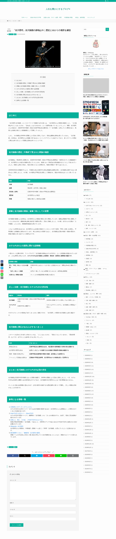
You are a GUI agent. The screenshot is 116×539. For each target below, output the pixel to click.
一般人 (89, 323)
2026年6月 (88, 355)
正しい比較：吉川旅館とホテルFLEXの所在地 (30, 92)
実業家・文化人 (91, 327)
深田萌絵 (89, 255)
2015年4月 (88, 461)
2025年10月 (89, 383)
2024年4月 (88, 426)
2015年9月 (88, 454)
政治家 (89, 330)
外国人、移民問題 (91, 252)
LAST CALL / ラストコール (94, 205)
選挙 (88, 265)
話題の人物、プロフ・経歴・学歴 (95, 313)
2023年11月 (89, 433)
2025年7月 (89, 394)
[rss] (106, 1)
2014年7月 (88, 468)
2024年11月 (89, 422)
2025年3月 (88, 408)
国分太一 (89, 218)
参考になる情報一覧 (23, 100)
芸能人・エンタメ (92, 333)
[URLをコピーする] (73, 455)
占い (88, 215)
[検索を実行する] (107, 29)
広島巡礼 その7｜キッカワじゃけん (21, 407)
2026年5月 (88, 359)
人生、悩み (90, 280)
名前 (12, 502)
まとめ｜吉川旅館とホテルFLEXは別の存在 (30, 97)
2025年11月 (89, 380)
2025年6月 (89, 398)
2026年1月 (89, 373)
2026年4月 (89, 362)
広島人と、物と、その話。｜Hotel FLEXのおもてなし (26, 420)
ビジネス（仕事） (91, 232)
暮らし (88, 277)
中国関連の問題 (91, 245)
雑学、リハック (91, 228)
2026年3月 (89, 366)
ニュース (89, 242)
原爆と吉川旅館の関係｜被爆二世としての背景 (31, 86)
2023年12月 (89, 429)
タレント (90, 336)
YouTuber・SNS (91, 317)
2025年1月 (88, 415)
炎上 (88, 303)
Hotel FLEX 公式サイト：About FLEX (21, 413)
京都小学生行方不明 (92, 248)
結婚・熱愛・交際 (91, 307)
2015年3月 (88, 465)
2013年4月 (88, 472)
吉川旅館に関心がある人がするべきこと (29, 94)
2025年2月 (88, 412)
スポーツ (89, 208)
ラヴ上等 (89, 198)
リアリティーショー (92, 273)
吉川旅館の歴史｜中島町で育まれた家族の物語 (31, 83)
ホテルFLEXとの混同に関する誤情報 (28, 89)
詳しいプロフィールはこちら (96, 68)
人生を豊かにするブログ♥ (58, 9)
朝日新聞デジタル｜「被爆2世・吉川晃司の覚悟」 (25, 433)
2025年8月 (89, 390)
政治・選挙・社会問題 (92, 235)
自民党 (89, 261)
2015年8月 (88, 458)
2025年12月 (89, 376)
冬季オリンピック (91, 212)
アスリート (90, 320)
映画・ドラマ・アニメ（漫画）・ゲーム (96, 269)
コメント (13, 480)
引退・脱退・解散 (91, 300)
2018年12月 (89, 444)
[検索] (108, 1)
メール (12, 509)
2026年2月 (89, 369)
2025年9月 (89, 387)
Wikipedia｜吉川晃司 (16, 426)
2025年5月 (89, 401)
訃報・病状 (90, 310)
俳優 (89, 340)
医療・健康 (90, 283)
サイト (11, 516)
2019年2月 (88, 440)
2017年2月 (88, 451)
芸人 (89, 343)
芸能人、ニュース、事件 (93, 293)
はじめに (19, 80)
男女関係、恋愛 (91, 290)
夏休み (89, 287)
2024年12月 (89, 419)
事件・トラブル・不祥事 (93, 297)
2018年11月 (89, 447)
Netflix (88, 195)
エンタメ (11, 34)
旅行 (15, 34)
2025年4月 (89, 405)
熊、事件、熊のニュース (93, 225)
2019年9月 (88, 436)
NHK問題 (89, 239)
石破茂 (89, 258)
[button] (13, 455)
